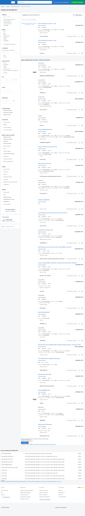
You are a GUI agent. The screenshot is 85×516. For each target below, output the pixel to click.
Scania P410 (41, 63)
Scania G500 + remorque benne (45, 229)
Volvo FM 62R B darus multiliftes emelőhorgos (49, 358)
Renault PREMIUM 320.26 (44, 390)
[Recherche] (18, 2)
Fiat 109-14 (40, 180)
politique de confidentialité (40, 444)
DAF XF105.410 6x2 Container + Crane (47, 23)
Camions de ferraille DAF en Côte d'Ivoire (38, 481)
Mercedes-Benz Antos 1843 (44, 163)
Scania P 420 (41, 96)
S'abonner (25, 442)
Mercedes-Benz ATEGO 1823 (45, 424)
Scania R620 (41, 295)
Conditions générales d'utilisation (26, 490)
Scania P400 (41, 279)
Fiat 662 (40, 115)
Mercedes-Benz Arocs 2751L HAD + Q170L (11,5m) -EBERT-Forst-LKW (54, 247)
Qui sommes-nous (4, 490)
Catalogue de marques (24, 498)
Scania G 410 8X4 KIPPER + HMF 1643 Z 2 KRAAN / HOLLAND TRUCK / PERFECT (57, 262)
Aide (2, 492)
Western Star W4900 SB (43, 199)
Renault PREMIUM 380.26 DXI (45, 129)
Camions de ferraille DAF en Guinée (23, 481)
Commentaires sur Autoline (25, 496)
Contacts (2, 494)
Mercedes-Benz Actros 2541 (44, 374)
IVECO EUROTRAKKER (43, 312)
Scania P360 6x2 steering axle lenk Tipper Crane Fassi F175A (52, 212)
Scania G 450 (41, 80)
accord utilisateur (52, 444)
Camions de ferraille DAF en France (54, 481)
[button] (79, 36)
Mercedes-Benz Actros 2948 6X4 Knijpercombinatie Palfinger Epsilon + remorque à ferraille (59, 344)
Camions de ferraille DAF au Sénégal (8, 481)
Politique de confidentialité (25, 492)
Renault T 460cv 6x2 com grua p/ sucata (47, 146)
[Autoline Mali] (5, 2)
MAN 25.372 (41, 407)
